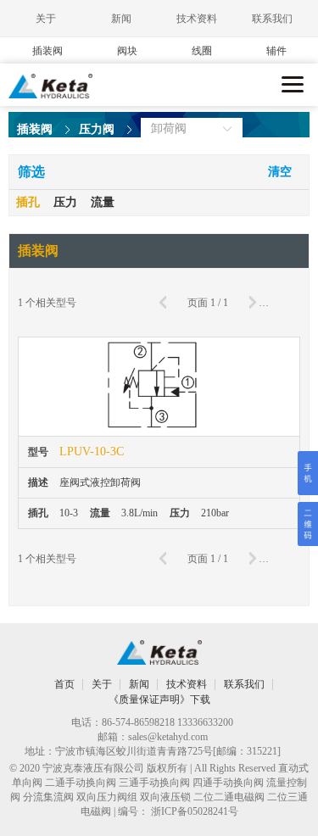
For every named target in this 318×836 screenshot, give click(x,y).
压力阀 (96, 129)
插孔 (28, 202)
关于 (46, 19)
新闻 (121, 19)
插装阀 (47, 51)
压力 (65, 202)
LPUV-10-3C (91, 451)
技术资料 (196, 19)
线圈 (202, 51)
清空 (280, 171)
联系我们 (272, 19)
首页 (64, 684)
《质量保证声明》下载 (159, 699)
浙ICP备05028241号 (194, 811)
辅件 (276, 51)
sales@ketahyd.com (168, 737)
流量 (102, 202)
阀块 (127, 51)
